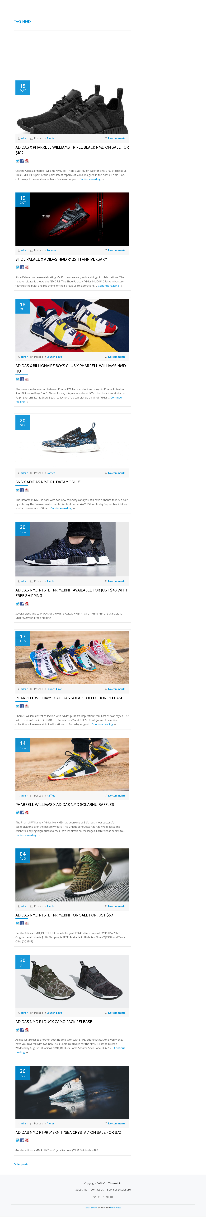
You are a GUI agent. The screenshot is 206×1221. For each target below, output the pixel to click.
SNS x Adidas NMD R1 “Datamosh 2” (47, 482)
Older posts (21, 1164)
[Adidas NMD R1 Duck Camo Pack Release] (72, 981)
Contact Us (97, 1189)
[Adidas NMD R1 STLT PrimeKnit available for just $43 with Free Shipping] (65, 549)
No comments (117, 138)
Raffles (51, 473)
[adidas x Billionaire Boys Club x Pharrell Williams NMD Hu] (72, 325)
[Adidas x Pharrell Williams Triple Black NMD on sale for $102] (72, 106)
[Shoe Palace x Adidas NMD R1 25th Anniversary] (72, 219)
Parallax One (91, 1207)
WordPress (115, 1207)
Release (51, 250)
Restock (155, 5)
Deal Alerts (173, 5)
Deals (190, 5)
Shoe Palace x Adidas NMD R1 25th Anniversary (61, 259)
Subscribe (81, 1189)
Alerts (50, 138)
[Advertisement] (72, 56)
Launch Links (136, 5)
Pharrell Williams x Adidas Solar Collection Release (69, 698)
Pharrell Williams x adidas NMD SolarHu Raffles (64, 804)
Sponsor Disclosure (119, 1189)
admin (25, 138)
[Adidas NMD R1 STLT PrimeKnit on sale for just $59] (72, 874)
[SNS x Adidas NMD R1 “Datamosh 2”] (72, 441)
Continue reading (92, 179)
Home (118, 5)
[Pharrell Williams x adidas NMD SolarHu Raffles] (72, 764)
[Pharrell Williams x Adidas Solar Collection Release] (72, 657)
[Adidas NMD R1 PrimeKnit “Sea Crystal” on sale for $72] (72, 1092)
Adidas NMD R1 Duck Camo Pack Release (53, 1021)
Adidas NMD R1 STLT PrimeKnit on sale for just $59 (64, 915)
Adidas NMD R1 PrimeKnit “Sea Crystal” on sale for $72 (68, 1132)
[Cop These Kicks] (45, 5)
